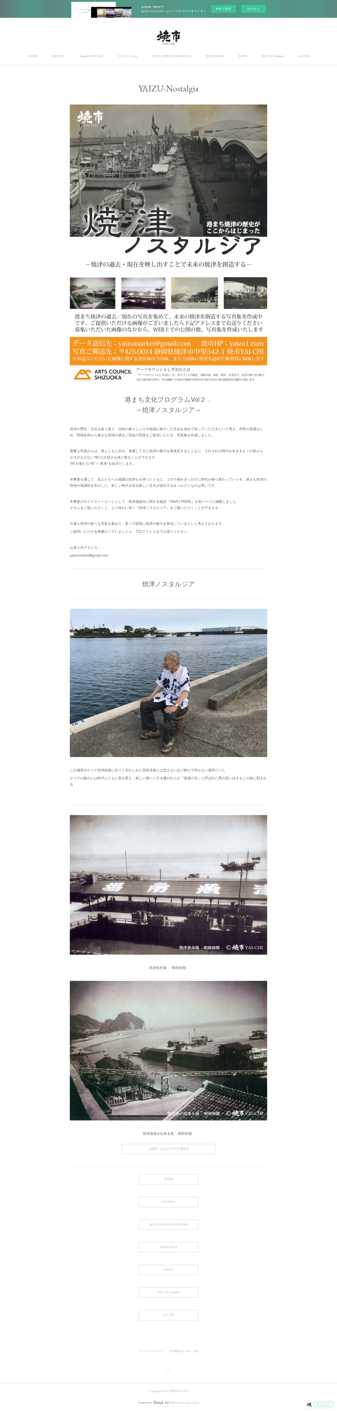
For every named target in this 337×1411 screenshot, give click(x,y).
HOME (32, 56)
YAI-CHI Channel (272, 56)
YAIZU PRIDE (215, 56)
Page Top (168, 1371)
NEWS (243, 56)
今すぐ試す (224, 8)
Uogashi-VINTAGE (91, 56)
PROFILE (58, 56)
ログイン (253, 8)
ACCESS (303, 56)
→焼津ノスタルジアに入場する (168, 1149)
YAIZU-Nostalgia (127, 56)
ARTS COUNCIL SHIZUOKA (171, 56)
